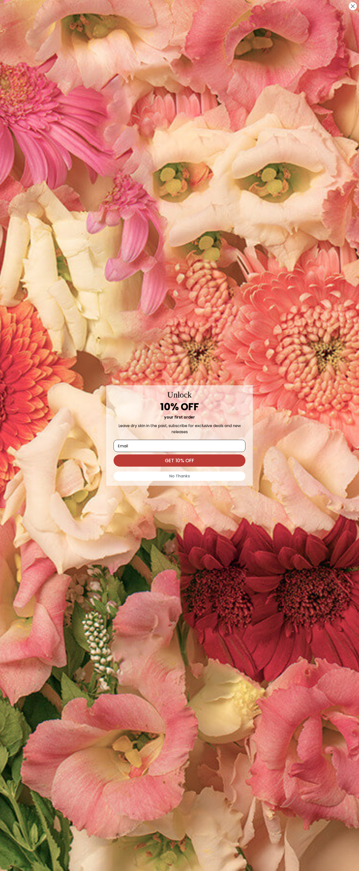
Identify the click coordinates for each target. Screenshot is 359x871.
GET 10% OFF (179, 460)
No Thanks (179, 476)
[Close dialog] (352, 6)
